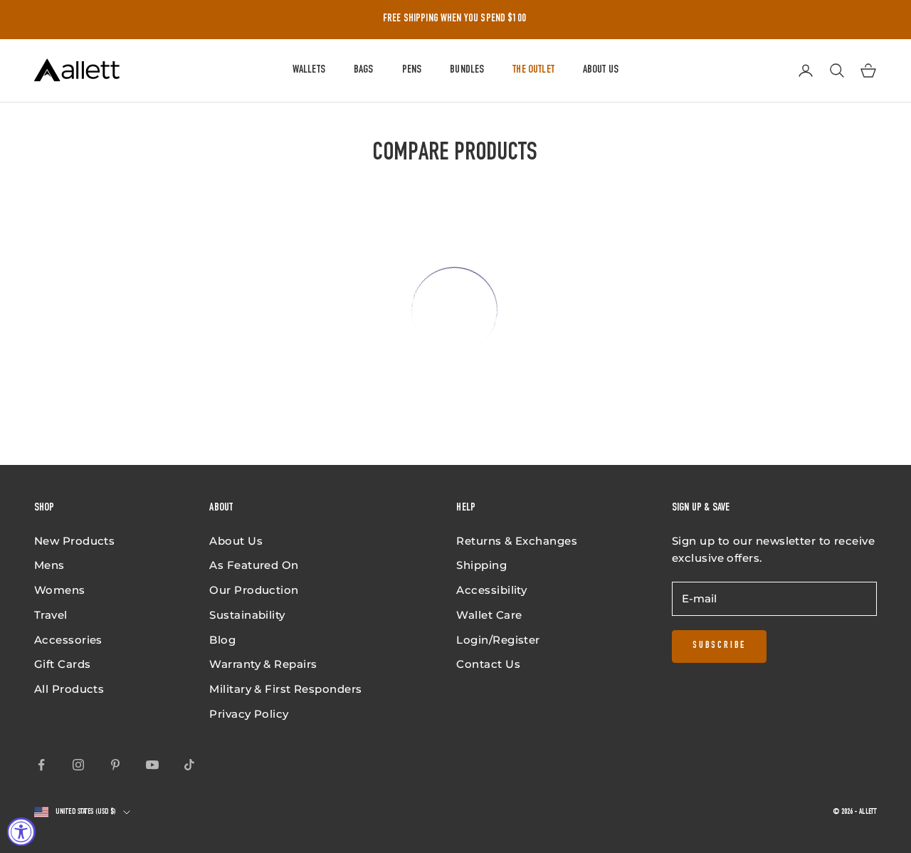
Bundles (467, 70)
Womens (59, 590)
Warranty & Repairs (263, 664)
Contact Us (488, 664)
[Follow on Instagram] (78, 765)
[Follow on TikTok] (189, 765)
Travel (51, 615)
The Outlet (533, 70)
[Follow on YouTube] (152, 765)
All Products (69, 689)
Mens (49, 565)
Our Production (253, 590)
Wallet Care (489, 615)
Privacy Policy (248, 714)
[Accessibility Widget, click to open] (21, 831)
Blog (222, 640)
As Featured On (253, 565)
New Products (74, 541)
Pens (412, 70)
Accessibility (491, 590)
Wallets (309, 70)
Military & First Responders (285, 689)
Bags (364, 70)
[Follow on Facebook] (41, 765)
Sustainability (247, 615)
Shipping (481, 565)
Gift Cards (62, 664)
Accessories (68, 640)
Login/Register (497, 640)
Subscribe (719, 646)
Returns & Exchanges (516, 541)
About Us (600, 70)
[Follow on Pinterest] (115, 765)
